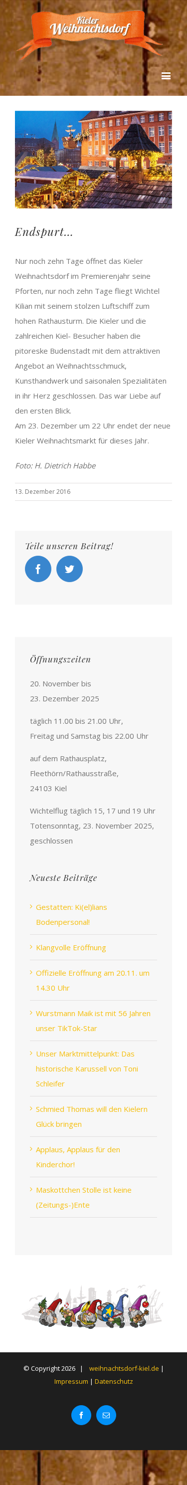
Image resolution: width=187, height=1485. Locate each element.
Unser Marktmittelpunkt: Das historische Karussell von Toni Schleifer (87, 1068)
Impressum (72, 1381)
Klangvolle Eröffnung (71, 947)
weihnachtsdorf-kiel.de (124, 1368)
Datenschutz (114, 1381)
